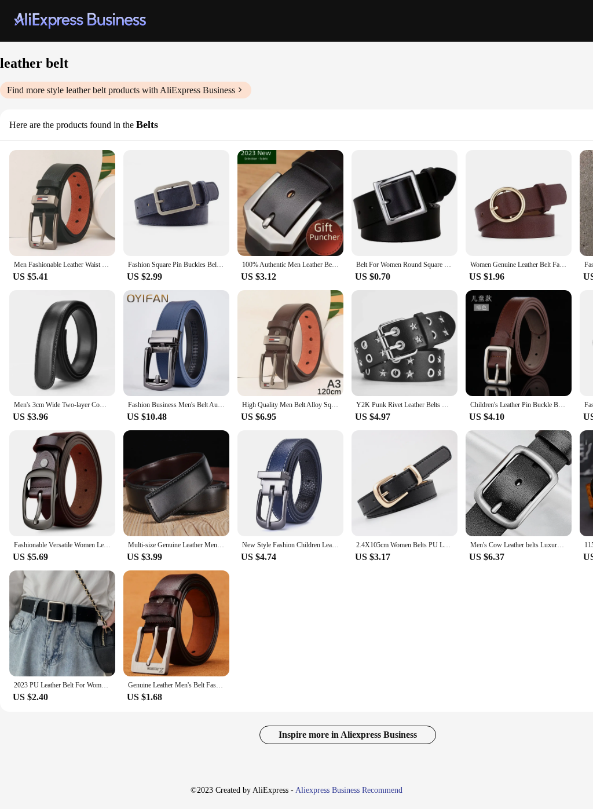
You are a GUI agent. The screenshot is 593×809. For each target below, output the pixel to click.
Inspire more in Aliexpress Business (348, 735)
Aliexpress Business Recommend (348, 790)
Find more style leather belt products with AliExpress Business (121, 90)
